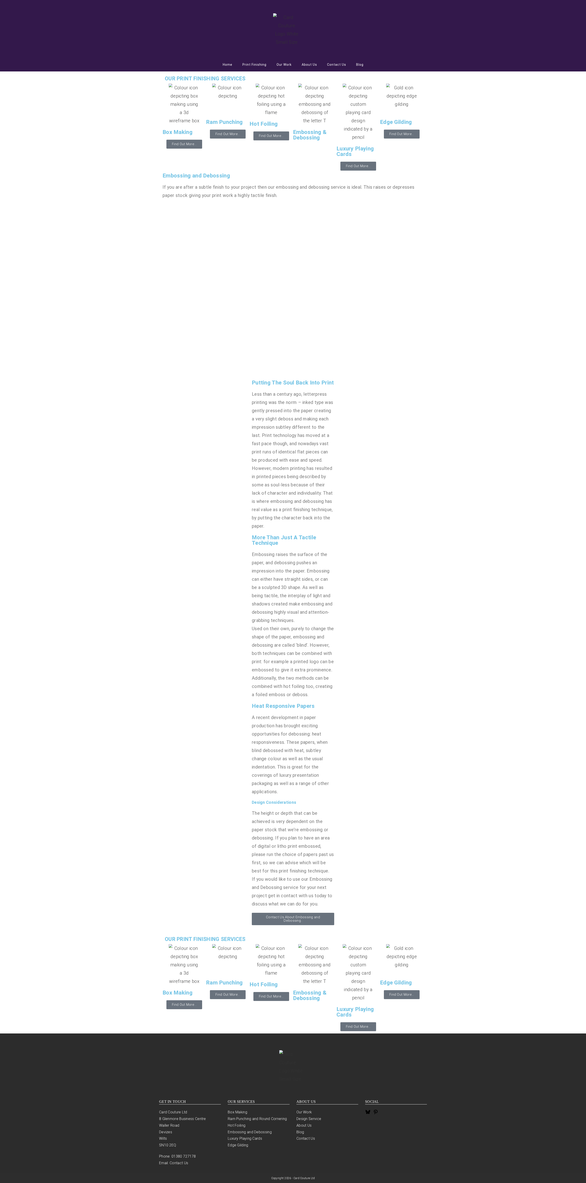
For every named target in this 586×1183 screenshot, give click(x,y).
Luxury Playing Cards (355, 151)
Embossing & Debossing (309, 135)
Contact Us (179, 1163)
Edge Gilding (396, 122)
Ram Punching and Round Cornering (257, 1119)
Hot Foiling (264, 124)
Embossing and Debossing (250, 1132)
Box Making (178, 132)
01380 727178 (183, 1156)
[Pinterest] (375, 1113)
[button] (293, 353)
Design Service (308, 1119)
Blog (300, 1132)
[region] (293, 288)
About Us (304, 1125)
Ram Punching (224, 122)
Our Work (304, 1112)
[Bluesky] (368, 1113)
